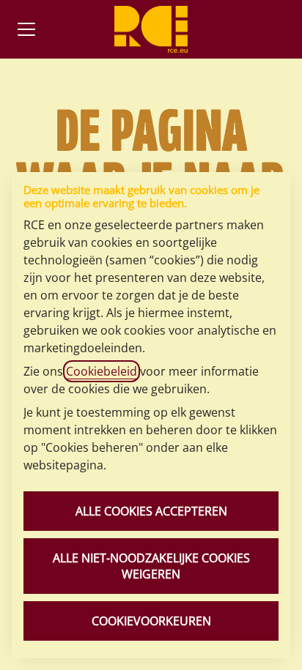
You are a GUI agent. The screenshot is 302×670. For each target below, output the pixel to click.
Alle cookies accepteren (151, 511)
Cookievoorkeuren (151, 621)
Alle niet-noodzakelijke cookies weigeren (151, 566)
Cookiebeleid (101, 371)
